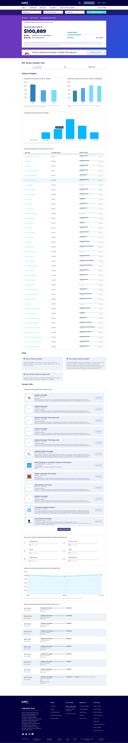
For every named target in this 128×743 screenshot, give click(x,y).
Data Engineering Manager (32, 332)
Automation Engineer (30, 189)
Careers (52, 709)
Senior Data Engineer (30, 275)
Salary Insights (37, 67)
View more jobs (64, 529)
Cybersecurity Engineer (31, 213)
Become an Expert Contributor (70, 709)
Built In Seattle (97, 727)
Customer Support (84, 706)
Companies (33, 7)
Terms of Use (75, 739)
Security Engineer (29, 208)
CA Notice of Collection (101, 739)
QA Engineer (28, 161)
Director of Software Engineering (33, 337)
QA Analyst (28, 166)
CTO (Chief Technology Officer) (33, 342)
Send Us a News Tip (71, 713)
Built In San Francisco (99, 724)
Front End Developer (30, 194)
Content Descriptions (56, 715)
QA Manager (28, 242)
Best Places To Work (67, 7)
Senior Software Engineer (31, 289)
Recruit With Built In (71, 706)
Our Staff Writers (55, 712)
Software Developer (30, 261)
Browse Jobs (83, 718)
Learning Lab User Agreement (37, 739)
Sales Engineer (28, 204)
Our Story (53, 706)
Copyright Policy (59, 739)
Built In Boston (97, 709)
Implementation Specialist (32, 156)
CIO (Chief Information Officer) (33, 327)
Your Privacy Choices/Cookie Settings (87, 739)
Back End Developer (30, 299)
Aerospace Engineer (30, 285)
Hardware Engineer (30, 218)
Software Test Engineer (31, 175)
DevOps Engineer (29, 223)
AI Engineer (28, 304)
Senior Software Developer (32, 323)
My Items (103, 7)
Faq (65, 67)
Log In (104, 2)
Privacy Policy (67, 739)
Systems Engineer (29, 246)
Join (98, 2)
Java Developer (29, 185)
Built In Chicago (97, 712)
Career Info (91, 67)
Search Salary (96, 12)
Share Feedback (84, 709)
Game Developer (29, 237)
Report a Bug (83, 712)
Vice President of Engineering (32, 346)
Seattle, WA (34, 18)
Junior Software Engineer (31, 170)
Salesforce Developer (30, 180)
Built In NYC (96, 721)
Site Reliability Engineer (31, 266)
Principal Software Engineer (32, 318)
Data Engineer (28, 227)
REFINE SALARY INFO (95, 52)
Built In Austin (97, 706)
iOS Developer (28, 199)
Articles (43, 7)
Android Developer (30, 232)
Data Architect (28, 256)
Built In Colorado (97, 715)
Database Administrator (31, 251)
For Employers (89, 2)
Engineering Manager (30, 313)
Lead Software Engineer (31, 294)
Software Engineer (29, 270)
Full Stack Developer (30, 280)
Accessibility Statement (49, 739)
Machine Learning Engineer (32, 308)
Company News (55, 718)
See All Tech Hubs (98, 730)
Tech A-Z (82, 715)
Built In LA (96, 718)
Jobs (23, 7)
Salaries (53, 7)
